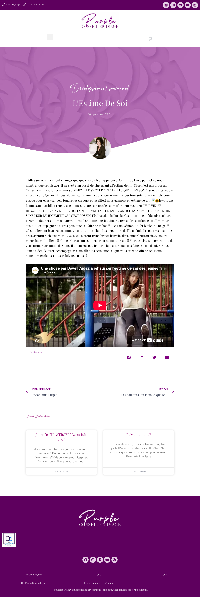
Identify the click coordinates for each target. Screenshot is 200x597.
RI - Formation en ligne (33, 583)
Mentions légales (33, 574)
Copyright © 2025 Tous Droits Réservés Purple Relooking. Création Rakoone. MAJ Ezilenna (100, 589)
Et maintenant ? (138, 434)
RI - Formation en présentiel (99, 583)
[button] (50, 37)
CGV (165, 574)
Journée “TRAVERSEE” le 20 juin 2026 (61, 437)
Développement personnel (100, 85)
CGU (99, 574)
